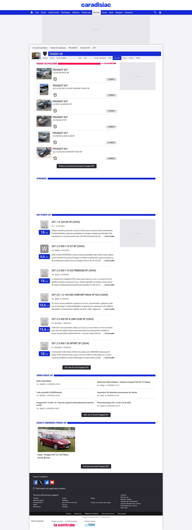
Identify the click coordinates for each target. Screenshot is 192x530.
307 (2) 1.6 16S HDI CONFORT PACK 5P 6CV (80, 294)
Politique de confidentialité (129, 501)
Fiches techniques (100, 58)
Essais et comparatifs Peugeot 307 (51, 422)
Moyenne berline (38, 500)
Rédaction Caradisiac (92, 513)
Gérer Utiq (124, 508)
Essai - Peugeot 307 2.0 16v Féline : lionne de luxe (53, 456)
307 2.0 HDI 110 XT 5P (68, 246)
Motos (93, 498)
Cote (109, 58)
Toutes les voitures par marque (101, 502)
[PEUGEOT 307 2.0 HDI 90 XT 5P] (44, 126)
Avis (80, 58)
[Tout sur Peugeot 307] (36, 58)
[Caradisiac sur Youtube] (52, 482)
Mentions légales (126, 499)
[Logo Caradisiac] (96, 9)
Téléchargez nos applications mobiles (50, 488)
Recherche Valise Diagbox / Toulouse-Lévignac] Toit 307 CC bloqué (123, 382)
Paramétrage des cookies (129, 506)
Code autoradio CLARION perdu (49, 392)
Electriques (65, 12)
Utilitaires (75, 12)
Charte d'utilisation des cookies (131, 503)
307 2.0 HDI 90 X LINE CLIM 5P (73, 319)
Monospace (37, 507)
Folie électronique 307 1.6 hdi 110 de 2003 (114, 403)
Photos (131, 58)
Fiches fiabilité (61, 58)
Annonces (128, 12)
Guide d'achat (53, 12)
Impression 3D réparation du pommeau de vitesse (117, 392)
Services (96, 12)
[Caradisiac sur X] (41, 482)
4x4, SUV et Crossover (69, 502)
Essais (43, 12)
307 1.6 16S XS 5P (66, 222)
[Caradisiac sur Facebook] (35, 482)
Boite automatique (44, 381)
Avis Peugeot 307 (44, 214)
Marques (119, 12)
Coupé (64, 498)
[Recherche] (155, 12)
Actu (37, 12)
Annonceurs (78, 513)
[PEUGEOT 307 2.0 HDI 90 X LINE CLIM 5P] (44, 142)
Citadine (35, 498)
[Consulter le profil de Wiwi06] (44, 253)
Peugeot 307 (56, 54)
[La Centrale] (64, 527)
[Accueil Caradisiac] (31, 12)
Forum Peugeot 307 (45, 375)
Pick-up (64, 504)
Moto (111, 12)
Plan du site (124, 497)
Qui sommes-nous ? (108, 513)
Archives (123, 495)
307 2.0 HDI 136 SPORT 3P (70, 343)
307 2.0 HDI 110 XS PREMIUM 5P (74, 270)
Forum (104, 12)
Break (35, 504)
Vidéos (138, 58)
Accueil (45, 58)
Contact (68, 513)
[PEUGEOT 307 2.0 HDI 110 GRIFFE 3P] (44, 110)
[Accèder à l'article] (56, 439)
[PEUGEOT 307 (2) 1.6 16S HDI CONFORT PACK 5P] (44, 158)
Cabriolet (65, 500)
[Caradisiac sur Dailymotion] (46, 482)
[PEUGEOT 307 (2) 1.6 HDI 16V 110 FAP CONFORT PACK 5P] (44, 94)
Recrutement (122, 513)
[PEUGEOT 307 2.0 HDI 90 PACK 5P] (44, 79)
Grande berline (38, 502)
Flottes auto (86, 12)
